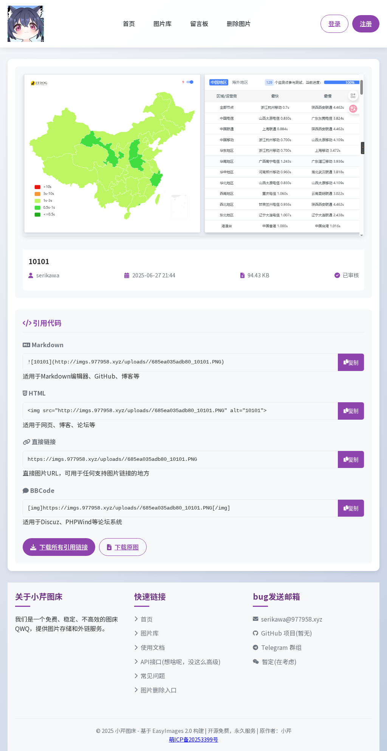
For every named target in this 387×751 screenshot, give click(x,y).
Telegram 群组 (281, 647)
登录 (334, 23)
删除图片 (239, 23)
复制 (353, 363)
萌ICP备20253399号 (193, 739)
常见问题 (153, 675)
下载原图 (127, 546)
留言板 (199, 23)
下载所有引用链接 (63, 546)
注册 (366, 23)
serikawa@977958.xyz (291, 618)
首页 (129, 23)
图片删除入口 (159, 689)
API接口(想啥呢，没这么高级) (181, 661)
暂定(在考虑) (279, 661)
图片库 (162, 23)
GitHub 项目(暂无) (286, 632)
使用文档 (153, 647)
